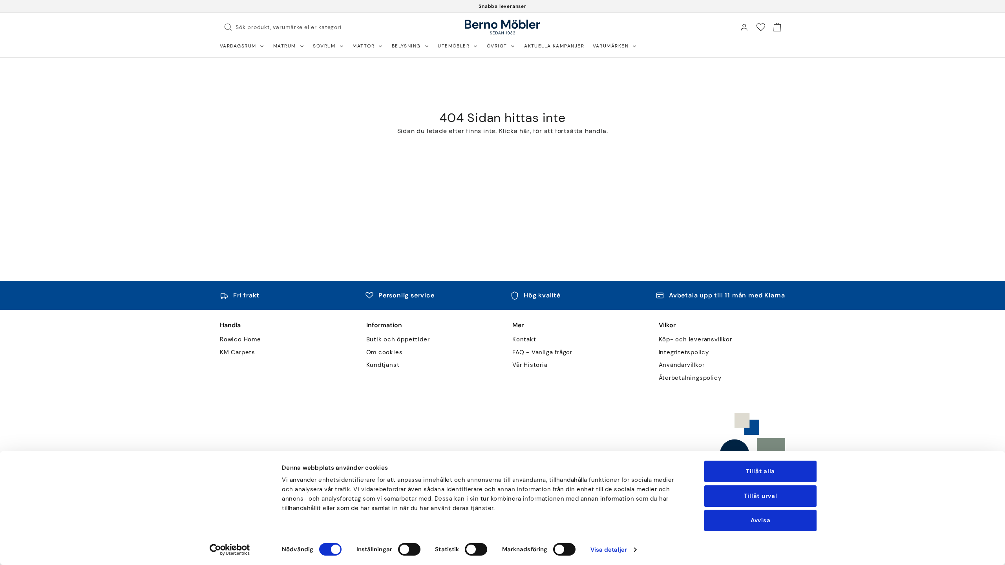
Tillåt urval (760, 496)
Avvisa (761, 520)
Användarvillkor (682, 365)
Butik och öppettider (398, 340)
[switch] (409, 549)
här (524, 131)
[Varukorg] (777, 27)
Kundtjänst (383, 365)
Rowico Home (240, 340)
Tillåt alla (760, 471)
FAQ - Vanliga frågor (542, 352)
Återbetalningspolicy (690, 378)
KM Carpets (237, 352)
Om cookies (384, 352)
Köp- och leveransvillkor (695, 340)
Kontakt (524, 340)
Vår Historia (530, 365)
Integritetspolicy (684, 352)
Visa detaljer (608, 550)
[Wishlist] (761, 27)
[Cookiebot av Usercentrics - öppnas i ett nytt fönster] (230, 550)
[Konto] (744, 27)
